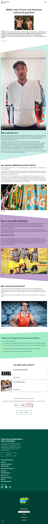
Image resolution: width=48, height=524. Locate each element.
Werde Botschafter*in (6, 477)
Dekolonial (3, 471)
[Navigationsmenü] (45, 2)
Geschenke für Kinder (6, 464)
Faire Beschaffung (5, 472)
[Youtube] (10, 487)
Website (10, 341)
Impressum (24, 520)
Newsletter (8, 454)
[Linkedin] (6, 487)
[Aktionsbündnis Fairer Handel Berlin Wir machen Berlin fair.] (6, 2)
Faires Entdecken (6, 460)
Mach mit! (4, 475)
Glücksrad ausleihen (6, 481)
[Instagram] (2, 487)
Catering (3, 462)
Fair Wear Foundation (20, 143)
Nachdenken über (7, 468)
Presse (24, 514)
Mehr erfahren (16, 377)
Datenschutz (24, 517)
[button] (3, 521)
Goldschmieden (5, 466)
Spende (3, 479)
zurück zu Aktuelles (23, 412)
